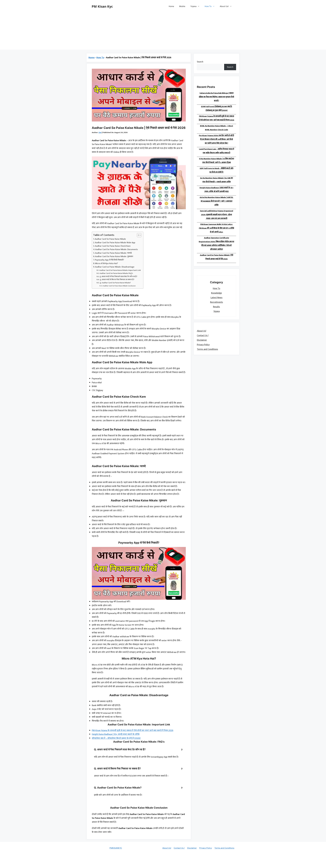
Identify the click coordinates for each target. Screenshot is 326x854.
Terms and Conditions (207, 349)
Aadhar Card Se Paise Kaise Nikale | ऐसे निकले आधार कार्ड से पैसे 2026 (216, 257)
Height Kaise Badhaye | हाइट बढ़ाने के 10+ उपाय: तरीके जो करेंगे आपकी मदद (217, 189)
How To (208, 6)
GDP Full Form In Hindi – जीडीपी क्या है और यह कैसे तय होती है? (216, 170)
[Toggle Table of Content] (138, 235)
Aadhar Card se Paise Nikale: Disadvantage (114, 267)
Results (216, 307)
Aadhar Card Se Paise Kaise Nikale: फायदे (113, 253)
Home (171, 6)
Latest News (216, 297)
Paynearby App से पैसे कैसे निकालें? (109, 260)
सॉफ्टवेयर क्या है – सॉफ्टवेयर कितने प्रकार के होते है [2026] (116, 738)
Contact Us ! (202, 335)
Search (200, 62)
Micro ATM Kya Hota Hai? (106, 263)
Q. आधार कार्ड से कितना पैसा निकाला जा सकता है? (117, 279)
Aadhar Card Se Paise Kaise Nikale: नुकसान (114, 256)
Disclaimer (202, 340)
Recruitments (216, 302)
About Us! (224, 6)
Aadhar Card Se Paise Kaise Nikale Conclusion (119, 286)
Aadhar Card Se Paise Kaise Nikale (110, 239)
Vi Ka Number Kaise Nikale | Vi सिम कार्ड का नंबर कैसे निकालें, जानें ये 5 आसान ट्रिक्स (216, 160)
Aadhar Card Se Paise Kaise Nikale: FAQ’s (116, 273)
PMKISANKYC (116, 848)
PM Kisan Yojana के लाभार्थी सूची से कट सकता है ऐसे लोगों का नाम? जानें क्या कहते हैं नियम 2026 (132, 730)
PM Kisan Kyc (102, 6)
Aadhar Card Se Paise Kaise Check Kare (113, 246)
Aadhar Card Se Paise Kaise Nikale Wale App (115, 242)
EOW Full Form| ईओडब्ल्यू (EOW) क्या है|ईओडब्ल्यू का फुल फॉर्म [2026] (216, 108)
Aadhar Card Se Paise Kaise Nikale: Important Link (120, 270)
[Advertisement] (163, 32)
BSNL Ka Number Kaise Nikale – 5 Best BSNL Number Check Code (216, 127)
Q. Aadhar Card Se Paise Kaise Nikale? (115, 282)
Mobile (182, 6)
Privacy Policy (203, 344)
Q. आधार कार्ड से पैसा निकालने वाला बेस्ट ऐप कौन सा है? (118, 276)
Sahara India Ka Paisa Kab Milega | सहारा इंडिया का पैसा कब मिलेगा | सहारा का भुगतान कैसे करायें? (216, 96)
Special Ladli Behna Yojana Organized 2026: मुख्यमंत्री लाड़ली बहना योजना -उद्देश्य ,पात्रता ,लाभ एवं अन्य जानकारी (216, 214)
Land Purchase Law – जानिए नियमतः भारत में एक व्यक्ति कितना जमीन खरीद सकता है (216, 150)
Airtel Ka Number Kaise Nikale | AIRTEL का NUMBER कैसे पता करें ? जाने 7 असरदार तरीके (216, 201)
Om (100, 132)
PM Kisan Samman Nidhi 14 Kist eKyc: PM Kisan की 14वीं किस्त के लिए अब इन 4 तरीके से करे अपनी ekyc (216, 228)
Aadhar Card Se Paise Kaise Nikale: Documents (116, 249)
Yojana (193, 6)
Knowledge (216, 293)
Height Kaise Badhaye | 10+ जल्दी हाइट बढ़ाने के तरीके (116, 734)
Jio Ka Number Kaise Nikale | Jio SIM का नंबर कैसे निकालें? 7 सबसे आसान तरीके (216, 179)
